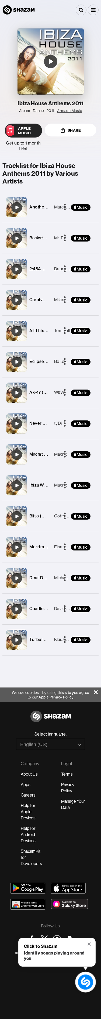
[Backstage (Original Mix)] (16, 238)
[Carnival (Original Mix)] (16, 300)
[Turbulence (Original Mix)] (16, 640)
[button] (93, 10)
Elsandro (62, 546)
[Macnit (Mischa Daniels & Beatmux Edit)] (16, 454)
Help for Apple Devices (28, 811)
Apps (25, 784)
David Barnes (67, 608)
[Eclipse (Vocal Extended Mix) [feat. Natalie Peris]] (16, 362)
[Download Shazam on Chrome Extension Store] (27, 904)
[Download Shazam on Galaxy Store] (69, 904)
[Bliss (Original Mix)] (16, 516)
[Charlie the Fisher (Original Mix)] (16, 609)
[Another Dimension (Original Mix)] (16, 207)
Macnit (60, 454)
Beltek (60, 361)
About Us (29, 774)
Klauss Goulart (68, 639)
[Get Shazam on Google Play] (27, 888)
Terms (67, 774)
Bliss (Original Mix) (48, 515)
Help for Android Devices (28, 834)
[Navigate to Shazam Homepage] (18, 10)
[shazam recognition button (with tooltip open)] (85, 982)
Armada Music (69, 110)
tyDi (58, 423)
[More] (64, 393)
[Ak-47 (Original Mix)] (16, 392)
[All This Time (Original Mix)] (16, 331)
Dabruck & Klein (69, 268)
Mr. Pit (60, 237)
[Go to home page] (50, 719)
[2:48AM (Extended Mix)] (16, 269)
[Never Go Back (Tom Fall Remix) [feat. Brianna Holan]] (16, 423)
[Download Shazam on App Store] (68, 888)
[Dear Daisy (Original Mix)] (16, 578)
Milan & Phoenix (69, 299)
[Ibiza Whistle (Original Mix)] (16, 485)
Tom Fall (62, 330)
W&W (59, 392)
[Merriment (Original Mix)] (16, 547)
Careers (28, 795)
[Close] (97, 691)
